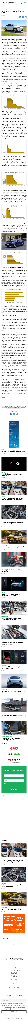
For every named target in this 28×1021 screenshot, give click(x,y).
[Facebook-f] (14, 944)
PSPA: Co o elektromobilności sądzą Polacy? (13, 451)
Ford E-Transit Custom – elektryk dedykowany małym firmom (10, 594)
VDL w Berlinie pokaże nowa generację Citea (13, 715)
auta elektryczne (5, 406)
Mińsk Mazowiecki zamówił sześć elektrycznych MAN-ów (10, 739)
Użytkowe (3, 472)
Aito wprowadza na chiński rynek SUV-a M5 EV (13, 691)
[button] (25, 3)
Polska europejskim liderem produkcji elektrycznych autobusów (11, 619)
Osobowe (3, 9)
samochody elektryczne (6, 407)
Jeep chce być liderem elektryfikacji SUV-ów (13, 547)
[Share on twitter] (23, 17)
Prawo (13, 987)
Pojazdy (6, 9)
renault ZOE (24, 406)
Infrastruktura (20, 986)
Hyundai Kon (19, 406)
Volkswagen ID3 (18, 408)
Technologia (3, 568)
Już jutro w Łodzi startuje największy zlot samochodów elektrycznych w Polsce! (12, 499)
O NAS (7, 5)
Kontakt (12, 5)
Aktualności (3, 496)
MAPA (16, 979)
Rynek (2, 449)
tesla (8, 408)
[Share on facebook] (20, 17)
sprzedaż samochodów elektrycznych (18, 407)
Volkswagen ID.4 (12, 408)
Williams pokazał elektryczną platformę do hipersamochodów (12, 523)
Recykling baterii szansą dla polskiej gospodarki (11, 570)
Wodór (18, 987)
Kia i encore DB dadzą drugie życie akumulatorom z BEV (10, 667)
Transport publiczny (5, 616)
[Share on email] (26, 17)
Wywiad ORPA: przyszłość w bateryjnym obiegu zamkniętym (12, 643)
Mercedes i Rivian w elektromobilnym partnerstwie (11, 474)
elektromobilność (12, 406)
